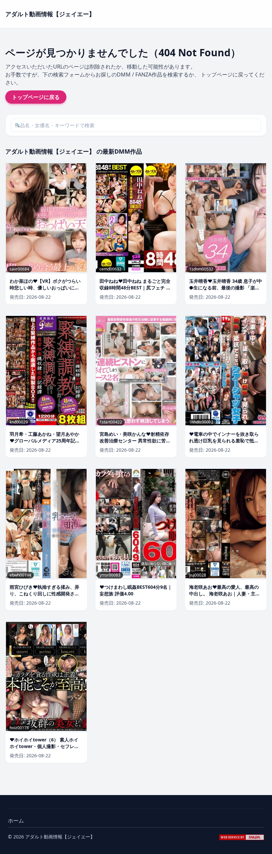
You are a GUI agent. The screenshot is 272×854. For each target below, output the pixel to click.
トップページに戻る (36, 97)
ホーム (16, 820)
